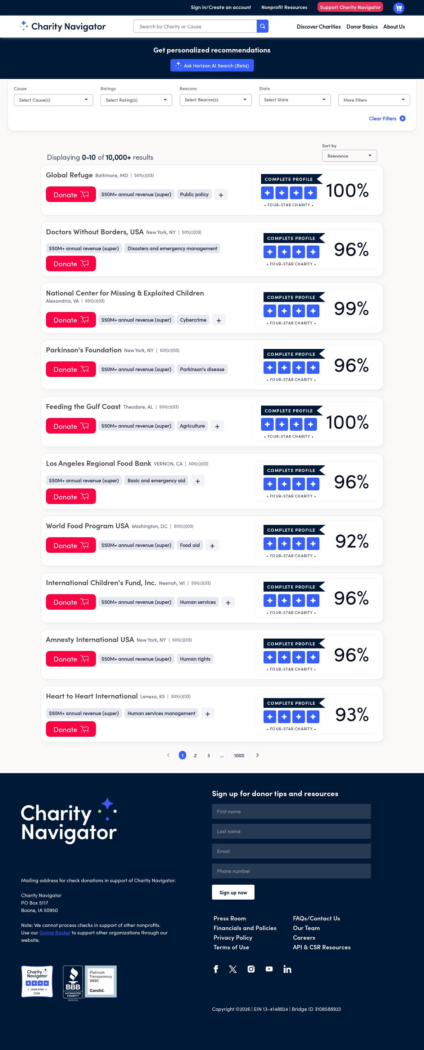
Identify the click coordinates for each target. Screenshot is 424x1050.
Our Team (306, 927)
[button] (53, 100)
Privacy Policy (233, 937)
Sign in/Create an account (221, 6)
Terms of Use (231, 946)
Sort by (329, 145)
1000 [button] (239, 755)
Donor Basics (361, 26)
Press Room (230, 918)
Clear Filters (382, 118)
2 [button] (195, 755)
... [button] (222, 755)
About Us (394, 26)
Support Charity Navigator (350, 6)
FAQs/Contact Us (316, 918)
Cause (20, 88)
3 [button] (208, 755)
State (264, 88)
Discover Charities (319, 26)
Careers (304, 937)
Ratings (108, 88)
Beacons (188, 88)
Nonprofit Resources (284, 6)
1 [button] (182, 755)
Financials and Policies (245, 927)
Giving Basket (54, 932)
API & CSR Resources (322, 946)
